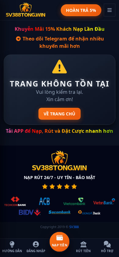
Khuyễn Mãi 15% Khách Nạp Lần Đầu (60, 29)
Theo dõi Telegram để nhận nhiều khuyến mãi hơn (62, 42)
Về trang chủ (59, 114)
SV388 (74, 226)
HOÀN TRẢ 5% (81, 10)
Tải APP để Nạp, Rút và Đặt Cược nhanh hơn (59, 131)
